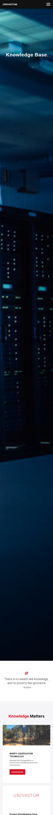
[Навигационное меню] (48, 4)
